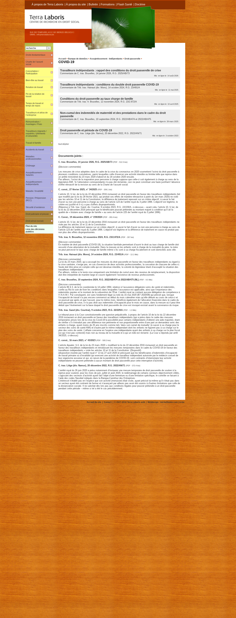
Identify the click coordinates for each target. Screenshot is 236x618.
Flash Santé (124, 4)
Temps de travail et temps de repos (34, 104)
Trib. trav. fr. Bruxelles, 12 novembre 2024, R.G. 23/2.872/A (89, 237)
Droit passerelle (132, 59)
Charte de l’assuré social (34, 63)
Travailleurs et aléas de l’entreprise (37, 113)
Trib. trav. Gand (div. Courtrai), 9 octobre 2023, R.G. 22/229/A (90, 310)
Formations (108, 4)
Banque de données (78, 59)
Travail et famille (33, 143)
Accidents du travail (35, 149)
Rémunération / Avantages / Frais (34, 123)
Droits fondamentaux (35, 55)
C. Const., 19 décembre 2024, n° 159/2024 (80, 217)
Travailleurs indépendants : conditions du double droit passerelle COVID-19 (109, 84)
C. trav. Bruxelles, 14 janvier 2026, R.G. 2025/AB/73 (85, 162)
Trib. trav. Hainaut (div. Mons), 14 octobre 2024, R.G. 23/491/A (91, 254)
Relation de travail (34, 87)
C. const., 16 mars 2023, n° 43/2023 (77, 340)
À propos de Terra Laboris (47, 4)
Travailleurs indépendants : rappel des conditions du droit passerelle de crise (110, 70)
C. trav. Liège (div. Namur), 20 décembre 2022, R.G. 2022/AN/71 (92, 365)
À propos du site (76, 4)
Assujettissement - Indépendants (106, 59)
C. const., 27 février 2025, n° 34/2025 (78, 189)
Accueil (62, 59)
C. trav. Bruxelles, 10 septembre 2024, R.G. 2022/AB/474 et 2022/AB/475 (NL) (98, 279)
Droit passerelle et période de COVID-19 (86, 130)
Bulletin (93, 4)
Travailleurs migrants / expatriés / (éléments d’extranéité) (36, 133)
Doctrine (140, 4)
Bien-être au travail (35, 80)
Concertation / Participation (32, 72)
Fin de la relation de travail (35, 95)
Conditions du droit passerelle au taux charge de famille (96, 98)
